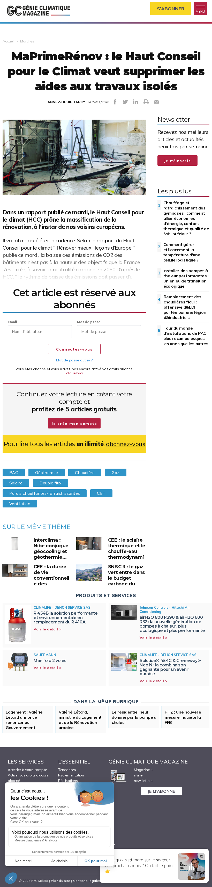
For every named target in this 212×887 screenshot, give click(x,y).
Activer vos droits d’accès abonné (28, 778)
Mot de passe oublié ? (74, 360)
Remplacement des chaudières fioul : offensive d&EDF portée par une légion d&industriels (185, 307)
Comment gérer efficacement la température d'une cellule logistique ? (181, 252)
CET (101, 493)
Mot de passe (89, 322)
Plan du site (60, 881)
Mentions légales (87, 881)
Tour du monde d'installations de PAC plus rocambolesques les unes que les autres (185, 335)
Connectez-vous (74, 349)
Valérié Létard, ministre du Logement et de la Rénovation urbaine (80, 719)
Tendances (67, 769)
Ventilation (19, 503)
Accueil (8, 41)
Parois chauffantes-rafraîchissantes (44, 493)
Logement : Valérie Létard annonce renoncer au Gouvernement (24, 719)
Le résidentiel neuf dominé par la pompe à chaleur (134, 717)
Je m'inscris (177, 160)
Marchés (27, 41)
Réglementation (71, 775)
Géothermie (46, 472)
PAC (13, 472)
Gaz (115, 472)
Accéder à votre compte (27, 769)
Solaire (15, 482)
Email (12, 322)
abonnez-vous (125, 444)
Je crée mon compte (74, 423)
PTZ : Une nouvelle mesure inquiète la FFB (183, 717)
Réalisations (68, 780)
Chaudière (85, 472)
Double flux (51, 482)
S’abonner (171, 9)
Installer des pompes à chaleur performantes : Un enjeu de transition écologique (186, 278)
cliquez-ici (74, 373)
